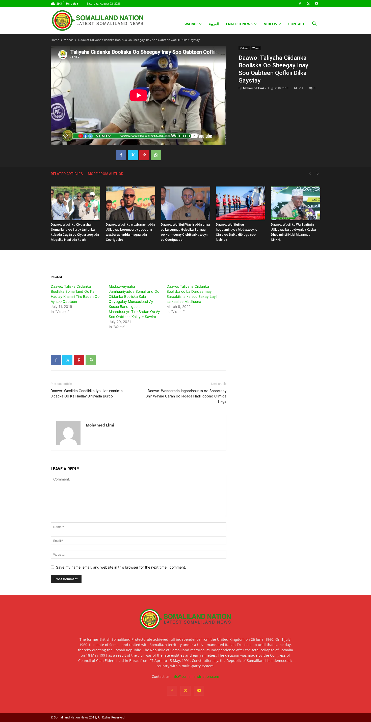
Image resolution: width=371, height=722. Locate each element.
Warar (191, 23)
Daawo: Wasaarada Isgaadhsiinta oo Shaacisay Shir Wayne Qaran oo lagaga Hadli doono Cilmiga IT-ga (186, 396)
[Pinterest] (144, 155)
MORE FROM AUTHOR (105, 174)
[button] (314, 24)
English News (239, 23)
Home (55, 40)
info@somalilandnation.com (195, 676)
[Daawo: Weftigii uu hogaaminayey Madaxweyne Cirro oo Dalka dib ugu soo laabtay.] (240, 203)
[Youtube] (316, 3)
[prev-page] (310, 174)
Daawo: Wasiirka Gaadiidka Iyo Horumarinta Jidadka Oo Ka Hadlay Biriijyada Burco (87, 393)
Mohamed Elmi (253, 88)
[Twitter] (308, 3)
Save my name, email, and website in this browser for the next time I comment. (121, 567)
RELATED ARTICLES (67, 174)
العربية (214, 23)
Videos (270, 23)
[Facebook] (300, 3)
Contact (296, 23)
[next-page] (317, 174)
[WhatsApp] (156, 155)
